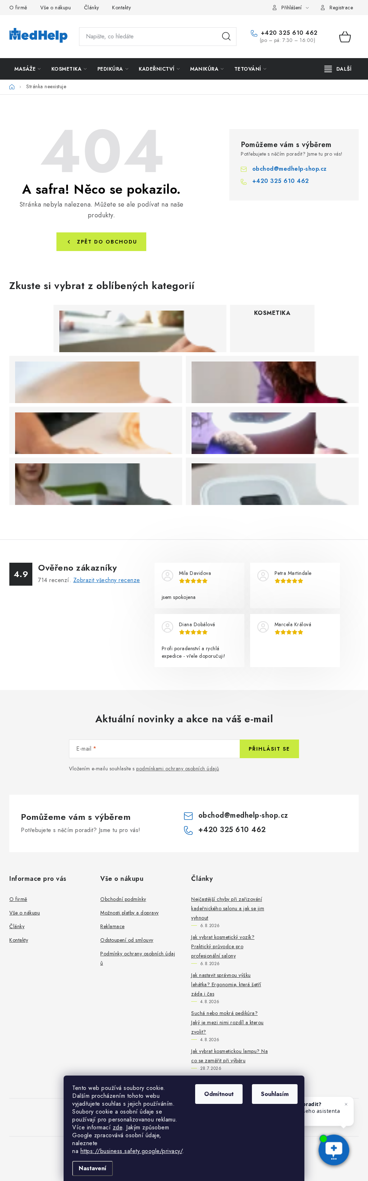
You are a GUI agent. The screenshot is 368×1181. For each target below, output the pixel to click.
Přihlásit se (269, 748)
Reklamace (112, 926)
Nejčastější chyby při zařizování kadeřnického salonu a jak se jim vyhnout (227, 908)
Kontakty (121, 7)
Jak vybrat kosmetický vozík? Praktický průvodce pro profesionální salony (222, 946)
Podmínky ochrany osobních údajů (137, 958)
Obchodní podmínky (123, 899)
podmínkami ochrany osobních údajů (177, 768)
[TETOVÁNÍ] (272, 430)
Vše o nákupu (55, 7)
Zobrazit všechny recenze (106, 580)
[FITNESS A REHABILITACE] (95, 481)
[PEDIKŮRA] (95, 379)
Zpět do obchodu (107, 241)
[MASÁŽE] (140, 328)
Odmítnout (219, 1094)
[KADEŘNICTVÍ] (272, 379)
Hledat (226, 36)
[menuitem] (27, 69)
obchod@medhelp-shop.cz (289, 169)
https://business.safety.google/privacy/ (131, 1151)
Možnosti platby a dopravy (129, 912)
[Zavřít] (346, 1104)
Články (91, 7)
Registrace (341, 7)
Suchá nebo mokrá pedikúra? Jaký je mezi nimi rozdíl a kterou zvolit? (227, 1022)
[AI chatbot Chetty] (334, 1150)
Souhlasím (275, 1094)
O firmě (18, 7)
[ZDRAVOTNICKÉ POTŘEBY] (272, 481)
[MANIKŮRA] (95, 430)
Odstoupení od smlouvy (126, 940)
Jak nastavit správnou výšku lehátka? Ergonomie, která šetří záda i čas (226, 984)
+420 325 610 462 (288, 33)
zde (118, 1127)
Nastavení (92, 1168)
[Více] (338, 69)
